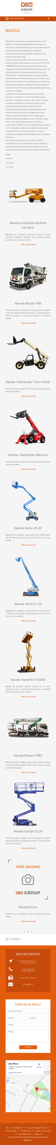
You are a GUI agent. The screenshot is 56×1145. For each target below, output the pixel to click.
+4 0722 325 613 (28, 971)
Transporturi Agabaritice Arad (36, 1128)
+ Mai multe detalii (28, 245)
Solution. (28, 1140)
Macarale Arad (17, 1128)
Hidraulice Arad (25, 1131)
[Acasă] (27, 8)
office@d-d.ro (28, 984)
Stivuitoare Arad (11, 1131)
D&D (7, 1128)
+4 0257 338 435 (28, 969)
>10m (10, 167)
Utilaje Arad (38, 1134)
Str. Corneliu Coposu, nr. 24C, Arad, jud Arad (28, 962)
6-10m (11, 163)
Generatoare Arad (24, 1134)
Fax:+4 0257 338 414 (28, 978)
